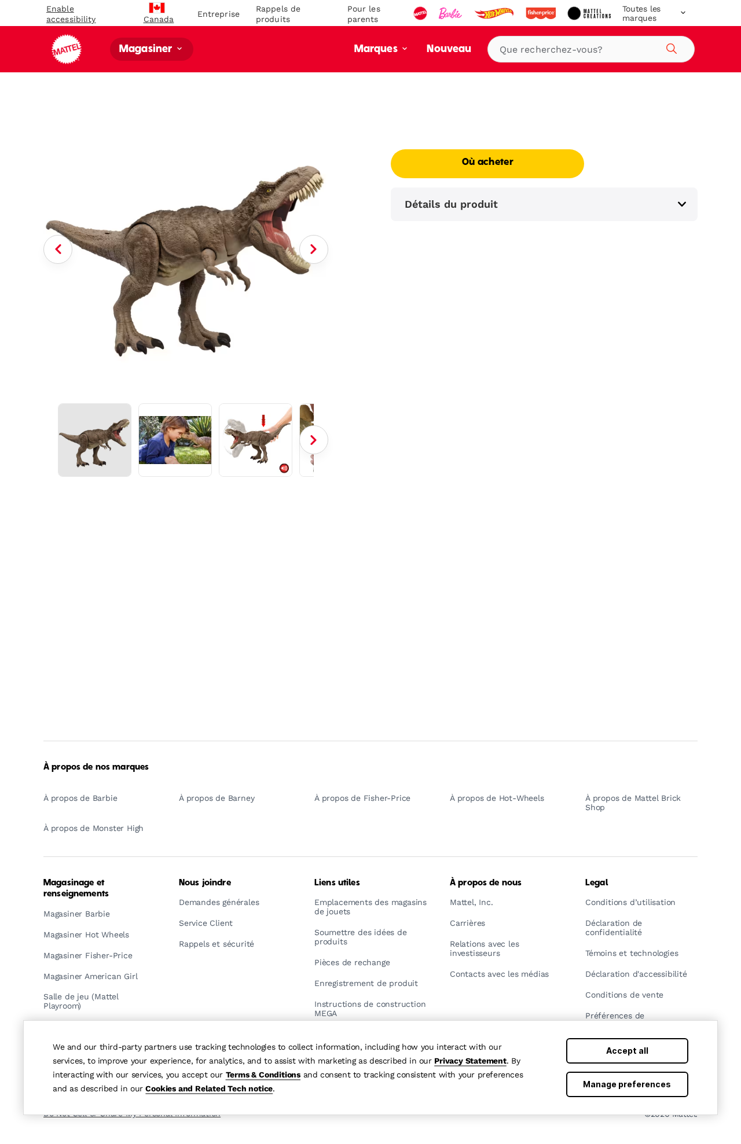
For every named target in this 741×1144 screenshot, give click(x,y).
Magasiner (147, 49)
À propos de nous (486, 883)
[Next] (313, 249)
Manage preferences (627, 1084)
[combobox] (591, 49)
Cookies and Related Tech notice (209, 1088)
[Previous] (57, 249)
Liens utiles (337, 883)
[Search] (670, 47)
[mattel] (421, 13)
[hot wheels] (495, 13)
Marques (377, 49)
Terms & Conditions (263, 1074)
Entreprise (218, 14)
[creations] (590, 13)
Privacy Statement (470, 1060)
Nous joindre (205, 883)
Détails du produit (451, 204)
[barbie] (451, 13)
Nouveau (449, 49)
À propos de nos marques (96, 767)
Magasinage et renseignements (76, 888)
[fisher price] (542, 13)
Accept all (627, 1050)
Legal (596, 883)
